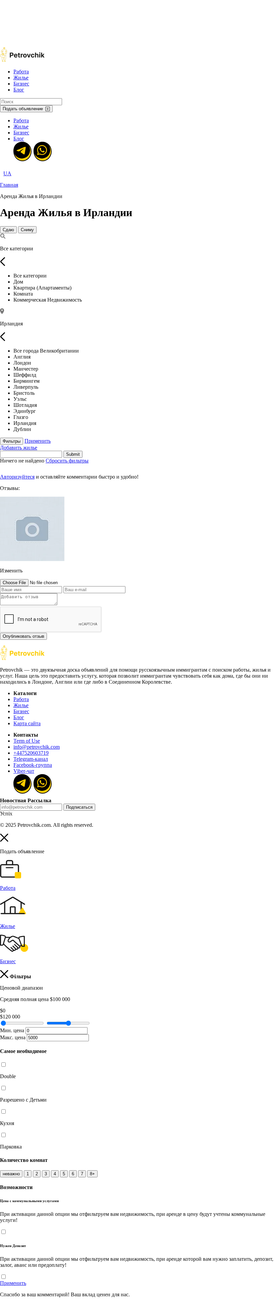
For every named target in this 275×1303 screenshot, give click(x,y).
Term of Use (26, 741)
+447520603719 (31, 753)
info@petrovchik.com (36, 747)
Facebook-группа (32, 765)
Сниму (27, 229)
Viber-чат (23, 771)
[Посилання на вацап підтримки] (42, 151)
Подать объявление (23, 108)
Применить (37, 441)
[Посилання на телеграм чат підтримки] (21, 151)
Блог (18, 89)
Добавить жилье (18, 447)
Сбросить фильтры (67, 460)
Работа (21, 71)
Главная (9, 185)
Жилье (21, 77)
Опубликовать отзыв (23, 636)
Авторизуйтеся (17, 477)
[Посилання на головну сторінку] (22, 658)
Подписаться (79, 807)
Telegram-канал (30, 759)
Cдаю (8, 229)
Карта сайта (27, 723)
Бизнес (21, 83)
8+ (92, 1173)
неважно (11, 1173)
